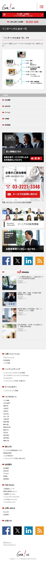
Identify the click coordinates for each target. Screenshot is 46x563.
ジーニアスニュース (9, 502)
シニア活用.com (8, 456)
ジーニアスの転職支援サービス (12, 450)
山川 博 (6, 416)
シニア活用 (6, 363)
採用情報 (7, 125)
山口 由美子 (6, 403)
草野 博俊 (6, 422)
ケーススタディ (11, 387)
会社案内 (8, 464)
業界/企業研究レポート (10, 491)
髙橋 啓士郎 (6, 427)
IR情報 (7, 119)
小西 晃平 (6, 419)
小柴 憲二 (6, 408)
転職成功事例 (7, 453)
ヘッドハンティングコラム (11, 497)
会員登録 (6, 514)
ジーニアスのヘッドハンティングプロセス (16, 375)
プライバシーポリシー (9, 544)
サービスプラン (8, 378)
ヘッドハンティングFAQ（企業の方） (14, 381)
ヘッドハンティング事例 (10, 390)
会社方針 (7, 106)
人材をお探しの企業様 (16, 22)
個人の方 (8, 447)
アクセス (7, 112)
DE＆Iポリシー (7, 542)
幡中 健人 (6, 424)
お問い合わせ (10, 508)
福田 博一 (6, 406)
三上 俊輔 (6, 400)
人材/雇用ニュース (8, 489)
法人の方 (6, 512)
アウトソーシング (8, 357)
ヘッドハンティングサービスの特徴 (14, 373)
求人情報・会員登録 (23, 14)
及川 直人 (6, 414)
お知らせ (8, 521)
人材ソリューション (12, 354)
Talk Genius (9, 485)
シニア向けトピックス (10, 499)
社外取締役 (6, 360)
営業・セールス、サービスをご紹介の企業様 (16, 202)
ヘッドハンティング (12, 369)
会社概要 (7, 100)
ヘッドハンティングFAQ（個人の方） (14, 458)
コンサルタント (11, 397)
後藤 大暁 (6, 440)
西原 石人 (6, 430)
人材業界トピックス (9, 494)
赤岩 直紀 (6, 435)
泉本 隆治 (6, 438)
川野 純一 (6, 411)
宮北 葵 (5, 432)
